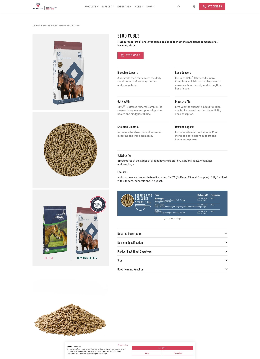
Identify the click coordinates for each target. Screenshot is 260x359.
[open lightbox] (172, 203)
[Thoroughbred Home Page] (47, 6)
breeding (63, 26)
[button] (91, 6)
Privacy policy (123, 345)
